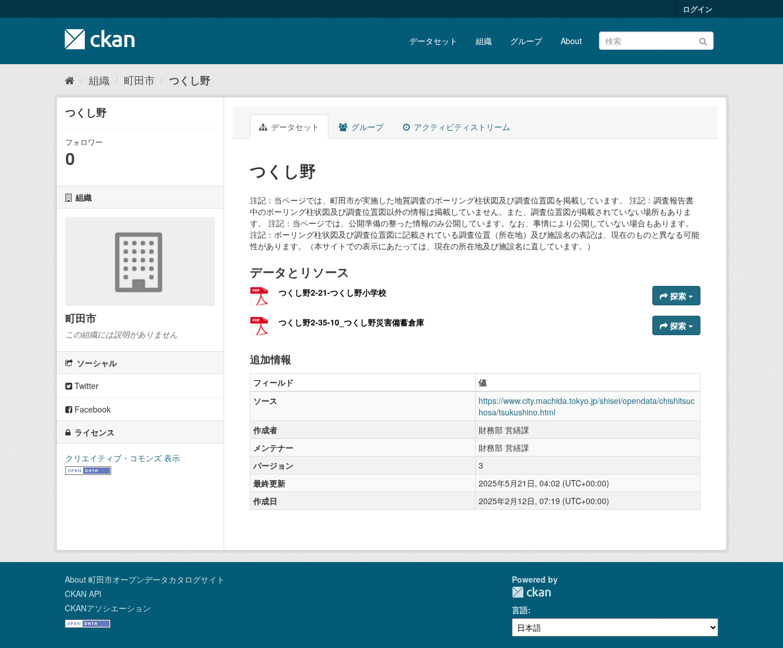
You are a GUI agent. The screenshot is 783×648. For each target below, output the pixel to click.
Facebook (91, 409)
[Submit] (703, 40)
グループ (526, 40)
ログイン (697, 8)
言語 (520, 609)
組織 (484, 40)
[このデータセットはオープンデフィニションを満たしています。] (88, 469)
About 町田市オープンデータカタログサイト (145, 579)
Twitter (85, 385)
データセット (433, 40)
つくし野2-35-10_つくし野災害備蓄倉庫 (351, 322)
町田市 (139, 79)
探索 (678, 295)
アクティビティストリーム (461, 126)
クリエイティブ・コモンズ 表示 (122, 458)
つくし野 (189, 80)
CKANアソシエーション (108, 608)
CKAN (531, 592)
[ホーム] (70, 79)
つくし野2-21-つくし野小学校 (332, 292)
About (571, 40)
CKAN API (83, 593)
